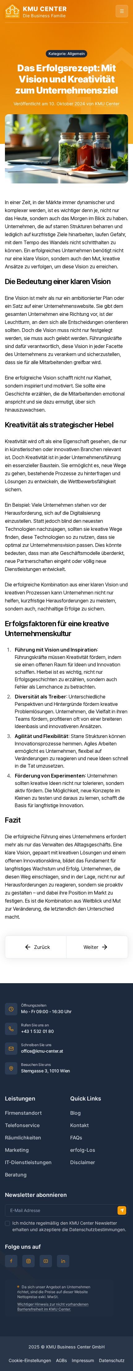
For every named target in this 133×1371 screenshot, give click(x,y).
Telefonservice (22, 1125)
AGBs (61, 1360)
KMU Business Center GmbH (75, 1346)
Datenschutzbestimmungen (97, 1229)
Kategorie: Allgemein (67, 53)
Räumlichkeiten (23, 1137)
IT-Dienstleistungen (28, 1162)
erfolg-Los (82, 1150)
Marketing (17, 1150)
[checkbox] (7, 1223)
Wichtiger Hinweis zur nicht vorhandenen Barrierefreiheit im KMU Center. (52, 1306)
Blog (75, 1113)
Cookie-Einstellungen (30, 1360)
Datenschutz (112, 1360)
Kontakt (79, 1125)
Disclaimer (82, 1162)
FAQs (76, 1137)
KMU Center (107, 103)
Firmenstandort (23, 1113)
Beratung (16, 1175)
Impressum (83, 1360)
